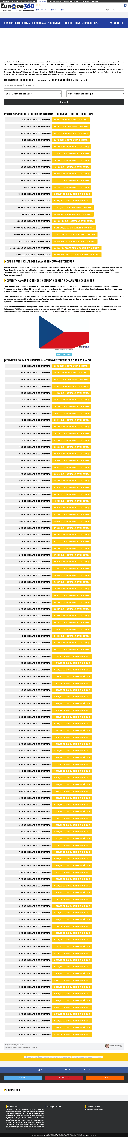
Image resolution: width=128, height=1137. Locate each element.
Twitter (23, 1078)
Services (65, 10)
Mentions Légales (37, 1135)
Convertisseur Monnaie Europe (57, 1057)
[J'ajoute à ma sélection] (115, 22)
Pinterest (64, 1078)
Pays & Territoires (43, 10)
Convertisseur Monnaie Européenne (87, 1057)
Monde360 (5, 1)
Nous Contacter (91, 1135)
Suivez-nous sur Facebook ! (94, 1109)
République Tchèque (33, 1057)
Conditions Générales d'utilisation (54, 1135)
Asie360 (22, 1)
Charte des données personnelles (75, 1135)
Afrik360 (15, 1)
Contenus (55, 10)
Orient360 (95, 1)
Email (105, 1078)
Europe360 (42, 1)
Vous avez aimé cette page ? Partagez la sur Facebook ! (65, 1070)
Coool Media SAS (51, 1134)
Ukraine (38, 5)
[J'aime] (111, 22)
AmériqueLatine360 (55, 1)
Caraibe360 (32, 1)
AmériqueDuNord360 (71, 1)
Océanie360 (85, 1)
